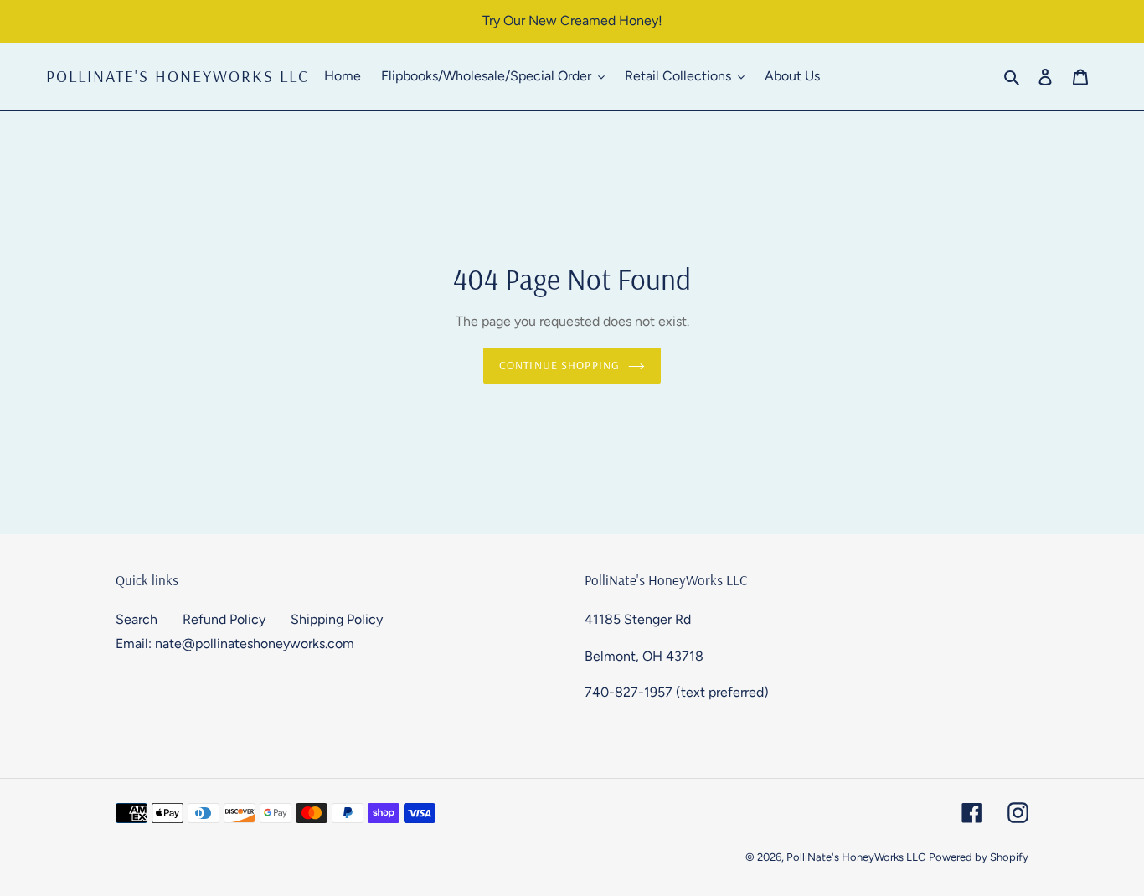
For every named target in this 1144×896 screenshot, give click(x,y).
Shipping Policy (337, 619)
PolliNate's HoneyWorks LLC (177, 76)
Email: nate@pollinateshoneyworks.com (235, 643)
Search (136, 619)
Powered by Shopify (978, 857)
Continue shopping (559, 365)
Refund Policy (224, 619)
